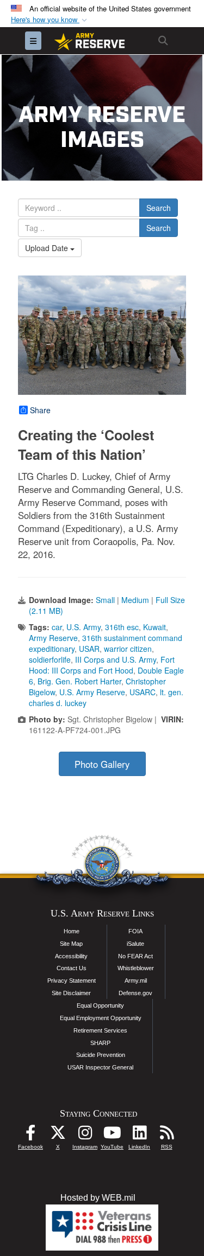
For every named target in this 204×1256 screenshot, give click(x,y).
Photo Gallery (102, 764)
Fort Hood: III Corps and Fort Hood (102, 665)
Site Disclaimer (71, 993)
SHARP (100, 1043)
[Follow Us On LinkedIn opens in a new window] (139, 1135)
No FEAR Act (135, 956)
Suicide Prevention (100, 1055)
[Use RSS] (166, 1135)
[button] (50, 19)
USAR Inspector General (100, 1067)
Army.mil (136, 980)
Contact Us (71, 968)
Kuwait (154, 626)
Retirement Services (100, 1030)
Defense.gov (135, 993)
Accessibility (71, 956)
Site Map (71, 943)
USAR (89, 648)
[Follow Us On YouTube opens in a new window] (112, 1135)
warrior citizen (128, 648)
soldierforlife (50, 659)
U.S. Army (83, 626)
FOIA (135, 931)
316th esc (122, 626)
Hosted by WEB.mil (97, 1197)
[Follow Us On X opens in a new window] (57, 1135)
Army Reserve (53, 637)
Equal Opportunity (100, 1005)
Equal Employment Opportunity (100, 1018)
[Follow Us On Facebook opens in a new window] (30, 1135)
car (57, 626)
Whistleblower (136, 968)
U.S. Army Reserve (92, 692)
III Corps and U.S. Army (115, 659)
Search (158, 207)
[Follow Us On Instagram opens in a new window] (84, 1135)
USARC (142, 692)
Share (40, 410)
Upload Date (47, 247)
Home (71, 931)
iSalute (135, 943)
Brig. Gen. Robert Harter (79, 681)
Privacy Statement (71, 980)
